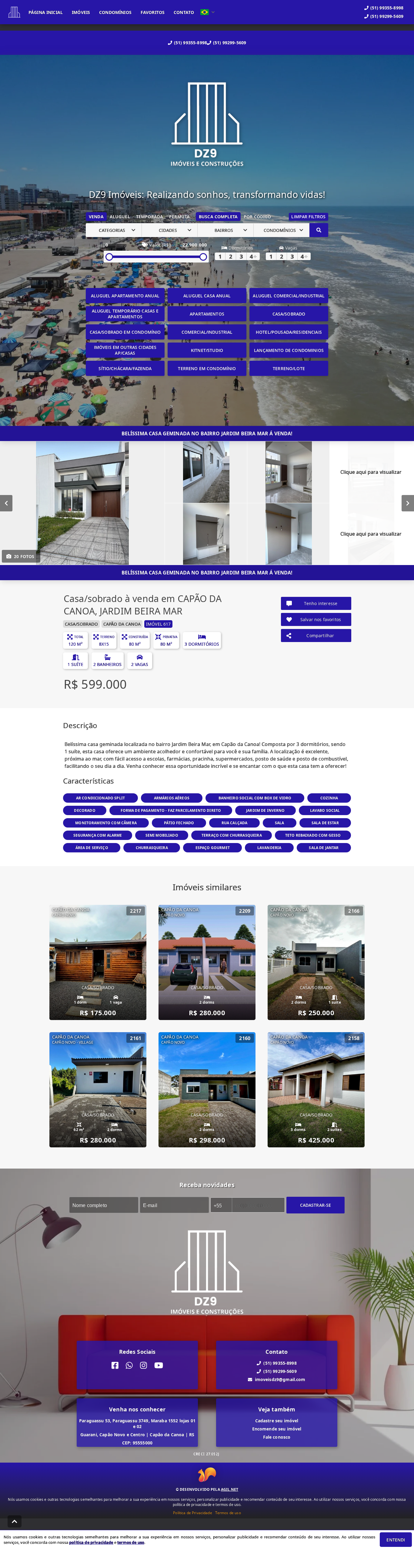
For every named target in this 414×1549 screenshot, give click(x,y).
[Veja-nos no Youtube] (158, 1365)
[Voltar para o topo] (15, 1521)
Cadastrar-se (315, 1205)
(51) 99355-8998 (190, 42)
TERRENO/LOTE (289, 368)
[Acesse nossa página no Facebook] (115, 1365)
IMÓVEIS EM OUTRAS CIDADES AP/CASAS (125, 350)
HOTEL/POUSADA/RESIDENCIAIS (289, 332)
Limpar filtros (308, 216)
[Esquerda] (6, 503)
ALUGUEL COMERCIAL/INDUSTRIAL (289, 296)
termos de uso (130, 1542)
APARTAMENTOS (207, 314)
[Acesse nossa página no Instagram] (143, 1365)
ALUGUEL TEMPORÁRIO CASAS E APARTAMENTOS (125, 314)
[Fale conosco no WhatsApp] (129, 1365)
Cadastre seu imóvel (277, 1421)
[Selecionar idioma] (207, 12)
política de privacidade (91, 1542)
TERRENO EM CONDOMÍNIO (207, 368)
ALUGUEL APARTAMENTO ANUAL (125, 296)
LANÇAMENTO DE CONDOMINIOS (289, 350)
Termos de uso (228, 1512)
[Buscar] (318, 230)
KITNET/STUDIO (207, 350)
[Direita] (408, 503)
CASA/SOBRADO (288, 314)
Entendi (395, 1540)
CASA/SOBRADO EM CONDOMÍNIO (125, 332)
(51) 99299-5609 (229, 42)
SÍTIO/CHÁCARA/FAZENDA (125, 368)
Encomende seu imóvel (277, 1429)
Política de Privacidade (192, 1512)
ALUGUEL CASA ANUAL (207, 296)
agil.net (229, 1489)
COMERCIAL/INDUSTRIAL (207, 332)
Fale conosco (277, 1437)
